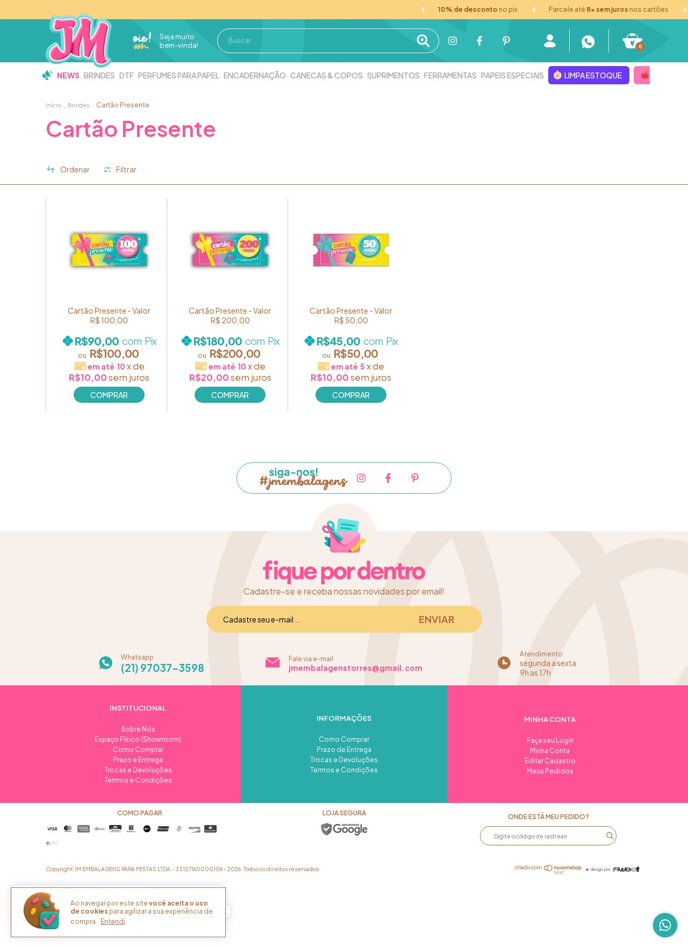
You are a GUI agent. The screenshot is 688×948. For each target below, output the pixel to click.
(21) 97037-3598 (162, 667)
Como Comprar (138, 750)
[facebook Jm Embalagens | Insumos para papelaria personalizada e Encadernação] (479, 41)
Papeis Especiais (512, 75)
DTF (126, 75)
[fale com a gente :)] (589, 41)
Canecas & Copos (326, 75)
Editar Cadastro (550, 761)
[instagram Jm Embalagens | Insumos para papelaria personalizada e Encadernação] (452, 41)
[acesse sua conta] (550, 41)
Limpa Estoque (593, 75)
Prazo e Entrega (138, 760)
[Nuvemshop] (548, 871)
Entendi (113, 921)
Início (53, 105)
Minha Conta (550, 751)
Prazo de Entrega (344, 750)
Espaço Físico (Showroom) (138, 739)
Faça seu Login (550, 740)
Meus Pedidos (550, 771)
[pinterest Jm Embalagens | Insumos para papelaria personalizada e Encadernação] (506, 41)
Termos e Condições (138, 780)
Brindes (99, 75)
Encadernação (255, 75)
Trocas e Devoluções (138, 770)
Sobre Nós (138, 729)
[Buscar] (426, 41)
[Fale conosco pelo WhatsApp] (665, 925)
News (68, 75)
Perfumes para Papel (178, 75)
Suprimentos (393, 75)
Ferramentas (450, 75)
